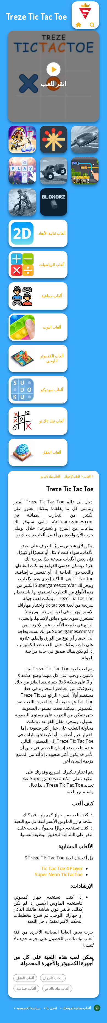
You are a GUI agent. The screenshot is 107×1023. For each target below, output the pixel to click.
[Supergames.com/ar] (78, 25)
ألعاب (87, 476)
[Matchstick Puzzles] (53, 139)
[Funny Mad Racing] (53, 170)
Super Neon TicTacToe (59, 874)
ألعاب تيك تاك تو (50, 476)
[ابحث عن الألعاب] (92, 25)
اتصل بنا (51, 1008)
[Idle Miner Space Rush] (22, 139)
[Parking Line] (84, 170)
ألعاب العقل (25, 978)
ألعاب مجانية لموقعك (77, 1008)
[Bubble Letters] (22, 170)
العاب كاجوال (72, 476)
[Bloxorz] (53, 202)
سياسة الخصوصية (28, 1008)
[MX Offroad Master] (22, 202)
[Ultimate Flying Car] (84, 139)
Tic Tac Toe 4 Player (62, 868)
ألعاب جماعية (26, 988)
